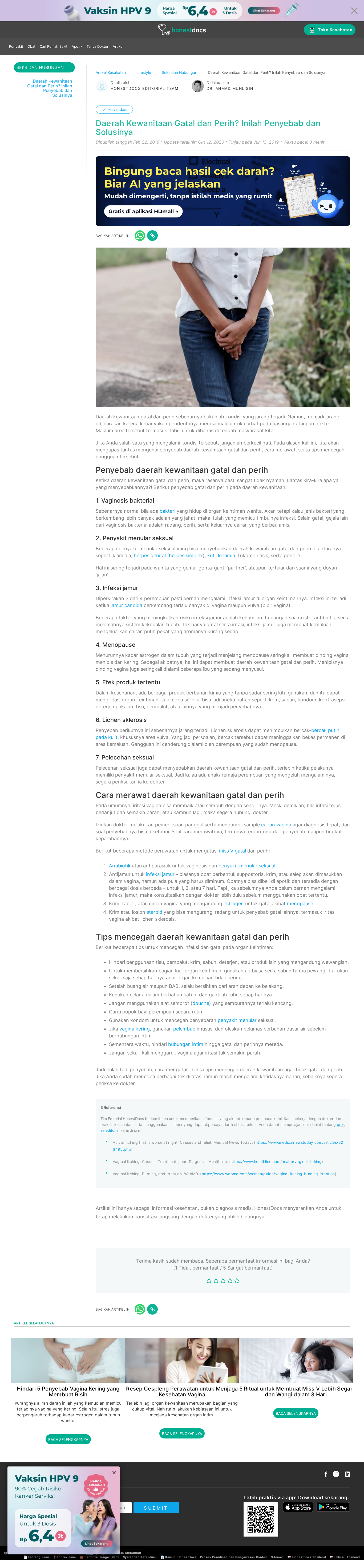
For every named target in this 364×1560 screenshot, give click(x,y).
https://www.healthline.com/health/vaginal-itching (276, 1161)
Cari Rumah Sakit (53, 46)
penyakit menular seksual (247, 865)
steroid (154, 912)
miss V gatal (232, 851)
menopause (300, 903)
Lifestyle (144, 72)
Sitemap (277, 1557)
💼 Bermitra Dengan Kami (99, 1557)
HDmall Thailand (347, 1557)
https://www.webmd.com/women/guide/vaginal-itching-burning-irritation (268, 1173)
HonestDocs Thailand (309, 1557)
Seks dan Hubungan (180, 72)
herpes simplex (186, 555)
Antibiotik (120, 865)
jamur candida (126, 605)
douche (200, 1003)
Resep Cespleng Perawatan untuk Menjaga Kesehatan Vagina (182, 1391)
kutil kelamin (221, 555)
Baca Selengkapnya (68, 1439)
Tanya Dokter (97, 46)
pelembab (184, 1029)
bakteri (167, 511)
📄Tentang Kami (36, 1557)
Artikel (118, 46)
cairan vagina (276, 824)
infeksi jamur (160, 874)
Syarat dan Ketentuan (140, 1557)
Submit (156, 1508)
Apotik (77, 46)
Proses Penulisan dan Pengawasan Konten (233, 1557)
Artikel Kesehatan (111, 72)
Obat (31, 46)
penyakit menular (237, 1020)
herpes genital (150, 555)
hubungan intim (185, 1044)
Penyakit (16, 46)
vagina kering (134, 1029)
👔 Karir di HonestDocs (178, 1557)
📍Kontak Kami (64, 1557)
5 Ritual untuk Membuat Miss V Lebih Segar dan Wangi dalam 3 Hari (296, 1391)
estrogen (234, 903)
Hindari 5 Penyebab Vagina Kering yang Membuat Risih (68, 1391)
